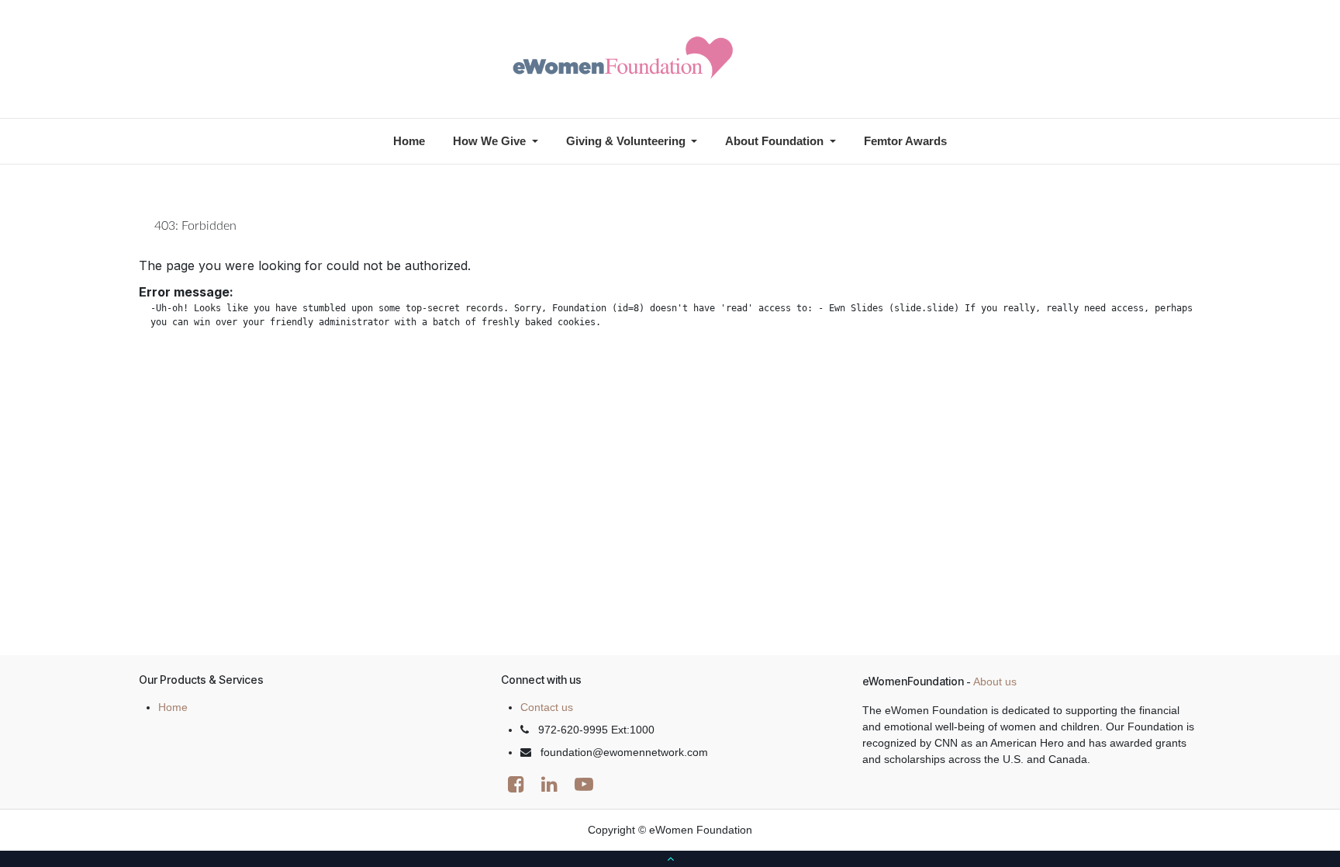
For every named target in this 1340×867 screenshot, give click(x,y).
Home (173, 707)
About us (995, 681)
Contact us (546, 707)
